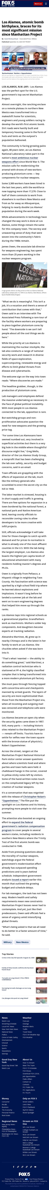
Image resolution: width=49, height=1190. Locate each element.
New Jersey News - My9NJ (9, 1125)
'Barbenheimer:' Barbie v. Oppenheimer (17, 73)
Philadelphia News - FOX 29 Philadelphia (9, 1130)
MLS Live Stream (29, 1155)
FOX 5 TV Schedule (30, 1068)
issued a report (20, 879)
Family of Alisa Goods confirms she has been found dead (18, 969)
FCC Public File (28, 1087)
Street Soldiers (28, 1102)
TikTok (22, 1167)
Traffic (25, 1029)
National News (7, 1032)
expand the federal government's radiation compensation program (23, 826)
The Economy (7, 1110)
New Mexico (22, 942)
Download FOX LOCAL (31, 1074)
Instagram (18, 1167)
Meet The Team (29, 1065)
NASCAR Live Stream (30, 1137)
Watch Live (38, 4)
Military (34, 39)
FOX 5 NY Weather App (31, 1035)
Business (5, 1107)
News (5, 1017)
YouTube (26, 1167)
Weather (27, 1017)
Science (4, 1045)
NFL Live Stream (29, 1127)
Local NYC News (8, 1026)
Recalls (4, 1104)
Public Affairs (27, 1079)
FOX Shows (27, 1071)
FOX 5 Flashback (29, 1107)
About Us (27, 1059)
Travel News (27, 1032)
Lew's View (27, 1104)
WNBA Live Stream (30, 1152)
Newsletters (6, 1051)
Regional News (9, 1121)
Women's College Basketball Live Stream (31, 1148)
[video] (41, 960)
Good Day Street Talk (10, 1065)
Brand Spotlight (28, 1113)
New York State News (10, 1029)
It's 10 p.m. (27, 1093)
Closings (26, 1024)
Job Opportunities (29, 1076)
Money (5, 1098)
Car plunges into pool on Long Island (15, 998)
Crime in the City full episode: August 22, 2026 (18, 958)
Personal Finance (8, 1113)
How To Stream (28, 1063)
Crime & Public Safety (10, 1037)
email (35, 1167)
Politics (4, 1035)
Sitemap (5, 1054)
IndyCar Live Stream (30, 1140)
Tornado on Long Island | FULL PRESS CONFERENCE (15, 979)
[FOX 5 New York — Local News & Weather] (8, 3)
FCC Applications (29, 1090)
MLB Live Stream (29, 1135)
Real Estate (6, 1115)
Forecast (26, 1021)
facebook (13, 1167)
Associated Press (25, 39)
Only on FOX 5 (30, 1098)
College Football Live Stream (30, 1131)
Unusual (5, 1043)
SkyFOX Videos (28, 1110)
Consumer (5, 1102)
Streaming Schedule (9, 1024)
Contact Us (27, 1082)
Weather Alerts (28, 1026)
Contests (26, 1084)
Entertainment (7, 1040)
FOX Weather (27, 1037)
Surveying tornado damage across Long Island (16, 989)
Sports (4, 1048)
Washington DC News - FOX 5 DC (10, 1135)
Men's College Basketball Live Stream (31, 1144)
